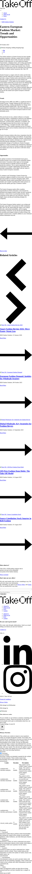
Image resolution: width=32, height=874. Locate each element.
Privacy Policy (21, 584)
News (5, 16)
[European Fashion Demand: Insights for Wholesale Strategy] (11, 372)
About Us (6, 606)
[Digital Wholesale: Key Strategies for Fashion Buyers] (15, 419)
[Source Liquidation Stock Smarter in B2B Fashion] (10, 514)
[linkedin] (17, 664)
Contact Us (3, 19)
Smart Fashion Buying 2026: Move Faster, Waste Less (15, 330)
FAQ (4, 609)
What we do (6, 14)
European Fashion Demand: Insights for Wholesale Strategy (15, 377)
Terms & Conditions (5, 699)
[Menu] (0, 10)
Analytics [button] (2, 846)
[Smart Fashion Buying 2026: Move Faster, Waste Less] (11, 325)
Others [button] (2, 865)
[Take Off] (16, 7)
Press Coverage (4, 574)
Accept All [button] (12, 724)
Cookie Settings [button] (4, 724)
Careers (5, 611)
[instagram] (17, 693)
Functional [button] (3, 830)
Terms (29, 584)
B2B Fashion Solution (8, 22)
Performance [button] (3, 838)
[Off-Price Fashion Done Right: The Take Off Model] (12, 467)
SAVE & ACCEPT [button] (5, 873)
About (5, 13)
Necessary (5, 753)
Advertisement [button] (4, 855)
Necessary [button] (3, 751)
